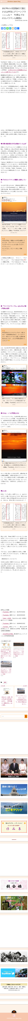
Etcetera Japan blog (14, 1)
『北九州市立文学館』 (8, 634)
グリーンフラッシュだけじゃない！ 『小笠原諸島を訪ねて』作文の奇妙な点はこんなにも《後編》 (18, 653)
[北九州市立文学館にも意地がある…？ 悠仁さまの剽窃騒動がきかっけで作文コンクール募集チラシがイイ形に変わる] (6, 646)
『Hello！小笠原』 (7, 618)
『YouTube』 (5, 626)
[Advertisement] (14, 111)
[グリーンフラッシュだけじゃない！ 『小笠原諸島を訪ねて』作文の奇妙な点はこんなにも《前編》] (6, 664)
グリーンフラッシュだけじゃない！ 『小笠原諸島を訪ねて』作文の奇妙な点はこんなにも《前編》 (6, 671)
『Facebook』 (6, 612)
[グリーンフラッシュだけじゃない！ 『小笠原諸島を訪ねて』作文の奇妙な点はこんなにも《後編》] (18, 646)
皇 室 (5, 682)
